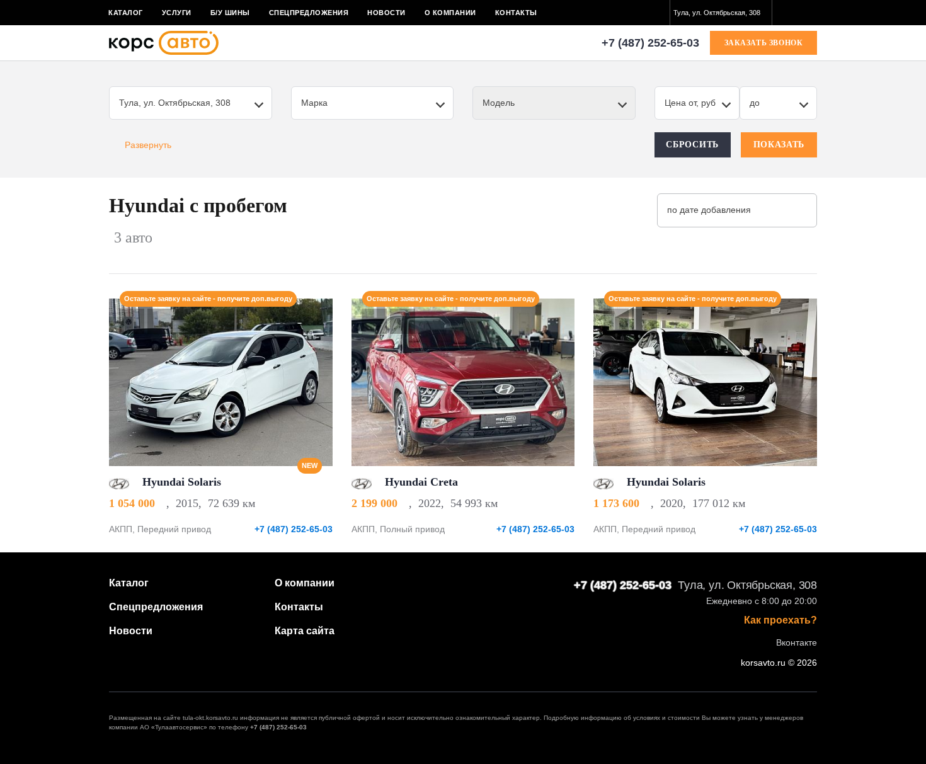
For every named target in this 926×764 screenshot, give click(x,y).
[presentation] (317, 382)
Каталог (125, 12)
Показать (779, 144)
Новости (386, 12)
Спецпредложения (309, 12)
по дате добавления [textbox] (709, 210)
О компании (450, 12)
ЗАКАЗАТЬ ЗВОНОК (763, 42)
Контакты (516, 12)
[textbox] (721, 12)
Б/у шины (230, 12)
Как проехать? (780, 620)
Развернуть (148, 145)
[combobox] (721, 12)
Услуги (176, 12)
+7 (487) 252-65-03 (650, 42)
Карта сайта (304, 630)
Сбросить (692, 144)
